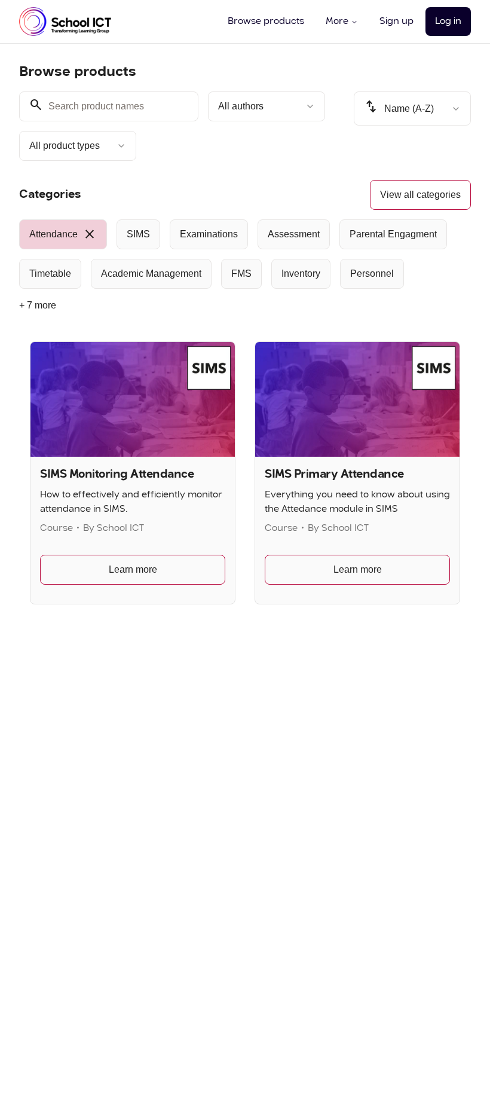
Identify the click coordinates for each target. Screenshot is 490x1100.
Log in (448, 21)
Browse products (266, 21)
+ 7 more (37, 305)
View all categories (420, 195)
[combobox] (266, 106)
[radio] (63, 234)
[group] (245, 254)
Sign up (396, 21)
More (337, 21)
